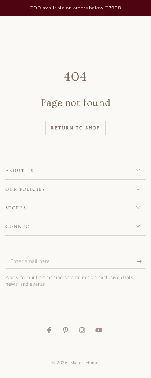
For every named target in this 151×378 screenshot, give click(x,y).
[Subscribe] (141, 261)
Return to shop (75, 128)
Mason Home (84, 363)
